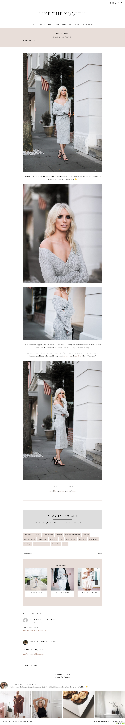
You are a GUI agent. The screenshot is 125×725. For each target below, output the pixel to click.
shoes (68, 491)
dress (51, 491)
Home (5, 3)
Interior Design (87, 24)
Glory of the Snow (41, 641)
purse (74, 491)
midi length (27, 544)
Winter (66, 33)
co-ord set (67, 356)
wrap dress (77, 356)
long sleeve (82, 539)
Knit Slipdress (27, 552)
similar (56, 491)
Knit (61, 539)
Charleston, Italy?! (89, 593)
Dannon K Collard (29, 539)
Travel (50, 24)
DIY (70, 24)
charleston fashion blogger (72, 534)
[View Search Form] (121, 3)
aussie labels (27, 534)
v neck (65, 544)
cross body (86, 534)
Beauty (42, 24)
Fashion (35, 24)
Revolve (46, 544)
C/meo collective (48, 534)
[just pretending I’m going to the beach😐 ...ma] (15, 706)
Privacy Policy (8, 721)
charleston (59, 534)
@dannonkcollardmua (62, 677)
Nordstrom (37, 544)
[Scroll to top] (121, 719)
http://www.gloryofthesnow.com (33, 654)
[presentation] (36, 579)
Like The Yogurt (71, 539)
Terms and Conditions (23, 721)
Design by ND (118, 721)
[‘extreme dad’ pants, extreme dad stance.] (47, 706)
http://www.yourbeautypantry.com (34, 630)
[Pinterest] (113, 3)
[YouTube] (118, 3)
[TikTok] (116, 3)
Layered (99, 552)
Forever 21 (53, 539)
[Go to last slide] (28, 582)
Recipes (76, 24)
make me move (93, 539)
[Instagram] (110, 3)
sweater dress (56, 544)
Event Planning (60, 24)
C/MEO (37, 534)
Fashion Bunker (42, 539)
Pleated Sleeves (62, 593)
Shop (25, 3)
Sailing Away (36, 593)
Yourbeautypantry (41, 619)
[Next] (96, 582)
